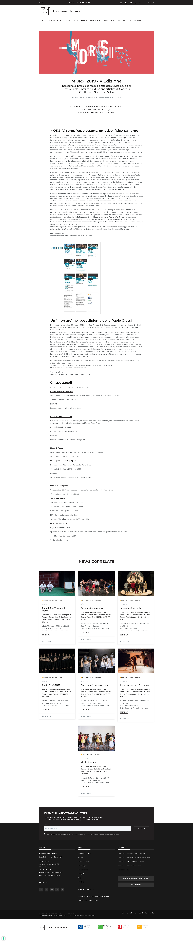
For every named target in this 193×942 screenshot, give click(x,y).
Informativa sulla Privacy (57, 834)
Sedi (129, 21)
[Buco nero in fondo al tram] (96, 661)
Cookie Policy (143, 913)
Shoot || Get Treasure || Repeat (63, 461)
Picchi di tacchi (88, 762)
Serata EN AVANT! (51, 685)
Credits (151, 913)
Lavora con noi (109, 21)
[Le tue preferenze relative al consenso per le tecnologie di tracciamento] (3, 938)
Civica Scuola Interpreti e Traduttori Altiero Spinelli (134, 858)
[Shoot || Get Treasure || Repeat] (57, 583)
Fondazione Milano (55, 21)
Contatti (137, 21)
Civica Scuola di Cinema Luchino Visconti (131, 854)
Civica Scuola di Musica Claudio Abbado (131, 862)
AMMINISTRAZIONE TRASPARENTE (135, 878)
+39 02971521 (46, 870)
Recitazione (115, 138)
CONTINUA (46, 635)
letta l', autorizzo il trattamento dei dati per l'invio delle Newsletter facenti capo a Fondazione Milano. (82, 834)
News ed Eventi (80, 21)
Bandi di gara (94, 21)
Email (46, 824)
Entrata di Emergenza (59, 486)
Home (42, 21)
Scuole (69, 21)
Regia (123, 138)
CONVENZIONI (136, 885)
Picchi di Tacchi (56, 448)
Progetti (121, 21)
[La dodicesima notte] (136, 583)
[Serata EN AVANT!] (57, 661)
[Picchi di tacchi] (96, 738)
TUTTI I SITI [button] (42, 2)
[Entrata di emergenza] (96, 583)
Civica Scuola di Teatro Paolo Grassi (129, 866)
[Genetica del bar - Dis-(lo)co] (136, 661)
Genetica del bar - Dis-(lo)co (61, 391)
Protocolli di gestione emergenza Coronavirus (93, 896)
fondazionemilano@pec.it (51, 875)
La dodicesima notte (58, 523)
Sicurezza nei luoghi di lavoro (88, 900)
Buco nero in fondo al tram (61, 416)
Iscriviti (141, 829)
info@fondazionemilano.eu (52, 872)
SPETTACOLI (47, 642)
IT (149, 3)
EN (153, 3)
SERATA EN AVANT (58, 498)
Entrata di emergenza (92, 608)
